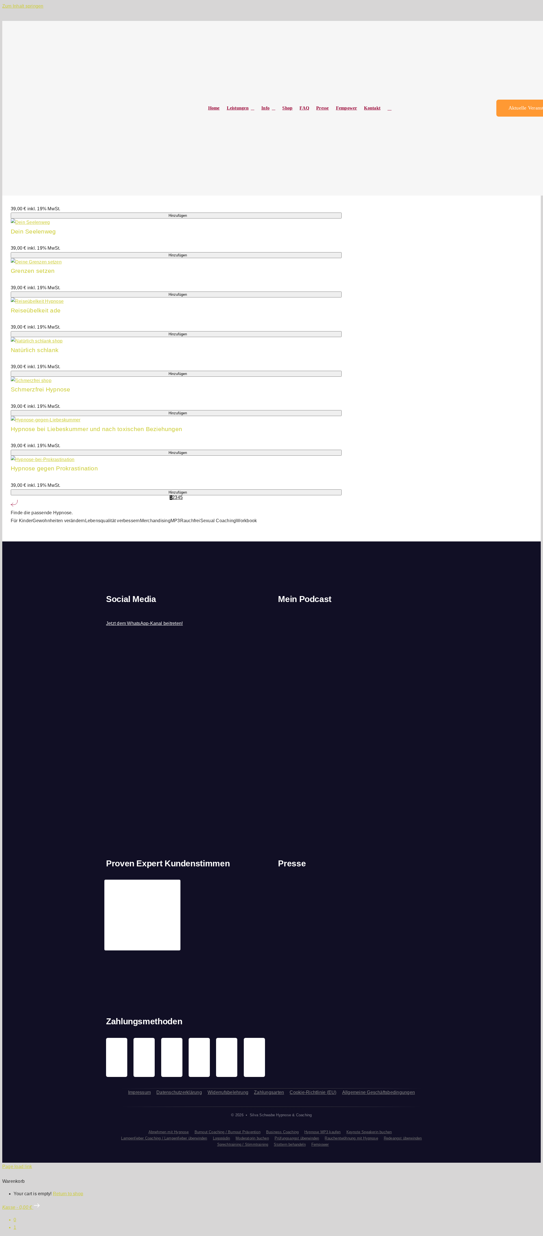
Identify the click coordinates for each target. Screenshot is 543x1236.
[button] (389, 108)
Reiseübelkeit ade (36, 310)
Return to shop (68, 1193)
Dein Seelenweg (33, 231)
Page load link (17, 1166)
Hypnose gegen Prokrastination (54, 468)
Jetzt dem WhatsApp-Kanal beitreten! (144, 623)
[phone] (156, 612)
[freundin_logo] (419, 894)
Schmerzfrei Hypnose (40, 389)
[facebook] (108, 612)
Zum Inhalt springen (23, 6)
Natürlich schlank (35, 350)
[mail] (147, 612)
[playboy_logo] (295, 895)
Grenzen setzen (33, 270)
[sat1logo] (346, 950)
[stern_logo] (337, 892)
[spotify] (127, 612)
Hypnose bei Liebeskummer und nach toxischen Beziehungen (96, 429)
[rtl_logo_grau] (295, 959)
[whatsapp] (137, 612)
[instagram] (118, 612)
